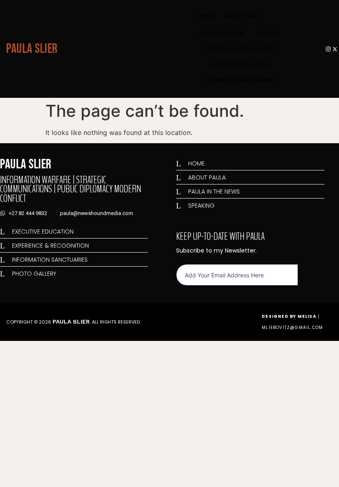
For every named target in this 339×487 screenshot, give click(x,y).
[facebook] (321, 49)
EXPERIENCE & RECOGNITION (240, 48)
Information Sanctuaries (240, 80)
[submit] (305, 275)
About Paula (242, 15)
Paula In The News (222, 33)
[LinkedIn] (315, 49)
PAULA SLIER (32, 49)
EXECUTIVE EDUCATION (240, 64)
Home (206, 15)
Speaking (269, 33)
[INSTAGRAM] (328, 49)
